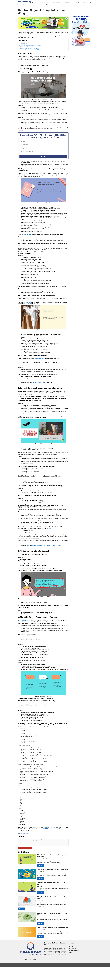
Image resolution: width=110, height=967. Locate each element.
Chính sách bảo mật (73, 948)
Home (18, 5)
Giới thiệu (71, 946)
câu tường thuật (40, 358)
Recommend (25, 620)
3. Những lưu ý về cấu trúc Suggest (26, 46)
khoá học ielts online (37, 382)
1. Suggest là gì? (22, 42)
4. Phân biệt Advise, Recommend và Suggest (29, 48)
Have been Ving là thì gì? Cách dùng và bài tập (52, 927)
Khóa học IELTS (46, 2)
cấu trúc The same (36, 545)
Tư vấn (85, 2)
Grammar (28, 833)
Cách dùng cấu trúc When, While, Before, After (52, 869)
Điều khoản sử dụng (73, 950)
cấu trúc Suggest (52, 827)
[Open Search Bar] (90, 2)
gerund (49, 528)
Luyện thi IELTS (44, 828)
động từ (42, 175)
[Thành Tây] (25, 2)
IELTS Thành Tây (39, 36)
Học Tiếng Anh (68, 2)
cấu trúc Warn (57, 545)
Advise (20, 620)
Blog (77, 2)
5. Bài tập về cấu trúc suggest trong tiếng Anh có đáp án (31, 49)
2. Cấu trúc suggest (23, 43)
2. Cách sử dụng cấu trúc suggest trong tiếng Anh (30, 45)
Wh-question (28, 302)
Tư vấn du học (57, 2)
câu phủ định (27, 234)
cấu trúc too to (47, 545)
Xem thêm (40, 865)
